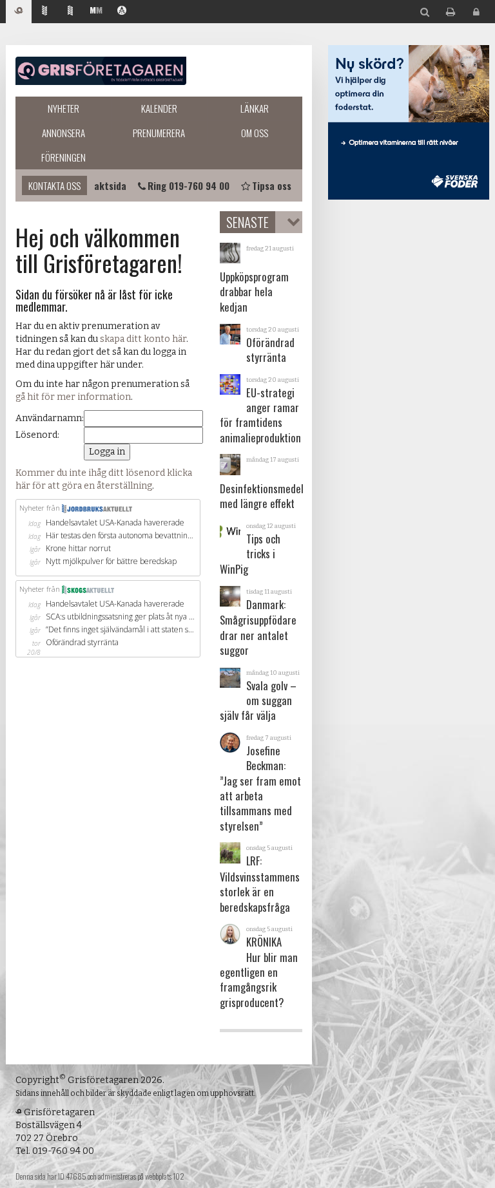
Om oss (254, 133)
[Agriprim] (122, 12)
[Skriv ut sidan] (450, 12)
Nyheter (63, 108)
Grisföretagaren (100, 71)
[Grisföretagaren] (19, 12)
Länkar (254, 108)
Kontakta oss (54, 185)
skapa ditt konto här (143, 339)
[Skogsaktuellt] (70, 12)
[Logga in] (476, 12)
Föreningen (63, 157)
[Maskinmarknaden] (96, 12)
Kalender (159, 108)
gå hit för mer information (73, 396)
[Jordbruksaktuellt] (44, 12)
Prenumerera (159, 133)
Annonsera (63, 133)
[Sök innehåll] (425, 12)
